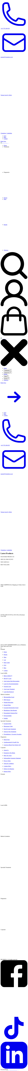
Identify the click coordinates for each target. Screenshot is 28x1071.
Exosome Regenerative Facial (11, 707)
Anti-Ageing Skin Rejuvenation (11, 681)
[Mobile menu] (1, 337)
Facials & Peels (7, 723)
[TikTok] (14, 1041)
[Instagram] (14, 1014)
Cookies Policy (7, 766)
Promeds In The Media (9, 753)
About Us (6, 750)
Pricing (5, 374)
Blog (5, 137)
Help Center (7, 662)
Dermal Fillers (7, 705)
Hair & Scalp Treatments (10, 729)
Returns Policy (7, 771)
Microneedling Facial (9, 697)
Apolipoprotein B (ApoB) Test (11, 742)
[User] (14, 293)
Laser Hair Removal (9, 691)
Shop (5, 657)
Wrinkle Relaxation (8, 702)
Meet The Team (8, 755)
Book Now (3, 141)
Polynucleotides (8, 715)
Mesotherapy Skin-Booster (10, 710)
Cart (5, 660)
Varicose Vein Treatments (10, 731)
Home (5, 368)
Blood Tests (7, 739)
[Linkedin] (14, 1068)
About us (6, 380)
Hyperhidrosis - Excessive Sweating (12, 734)
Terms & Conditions (9, 763)
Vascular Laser (7, 686)
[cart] (14, 321)
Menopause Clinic (8, 726)
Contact (6, 138)
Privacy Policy (7, 761)
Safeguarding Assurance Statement (12, 758)
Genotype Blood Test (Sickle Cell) (12, 745)
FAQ (5, 136)
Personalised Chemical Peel (10, 713)
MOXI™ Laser (7, 678)
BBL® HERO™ (8, 676)
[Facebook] (14, 986)
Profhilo (6, 718)
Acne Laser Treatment (9, 689)
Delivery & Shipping (9, 768)
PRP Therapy (7, 699)
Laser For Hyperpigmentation (11, 683)
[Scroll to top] (1, 648)
